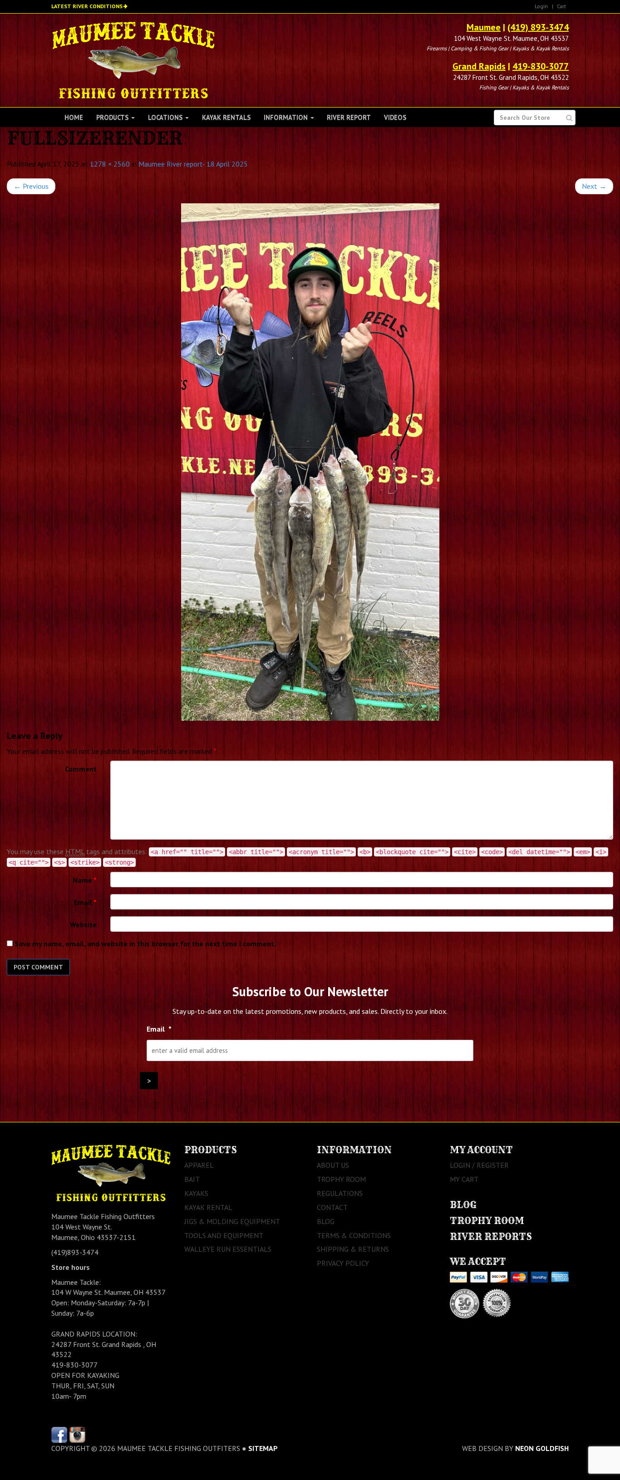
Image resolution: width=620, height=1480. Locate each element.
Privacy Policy (343, 1263)
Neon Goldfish (542, 1448)
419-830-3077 (540, 66)
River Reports (491, 1236)
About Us (333, 1165)
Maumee (484, 27)
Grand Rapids (479, 66)
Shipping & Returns (353, 1249)
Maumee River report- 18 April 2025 (193, 163)
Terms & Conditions (354, 1235)
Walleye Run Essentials (227, 1249)
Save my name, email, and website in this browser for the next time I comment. (145, 943)
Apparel (199, 1165)
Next (594, 186)
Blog (326, 1221)
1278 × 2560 (110, 163)
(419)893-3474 (74, 1252)
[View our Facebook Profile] (59, 1434)
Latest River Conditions (87, 6)
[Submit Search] (569, 118)
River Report (349, 117)
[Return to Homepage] (133, 59)
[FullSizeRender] (310, 462)
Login (541, 6)
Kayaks (196, 1193)
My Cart (464, 1179)
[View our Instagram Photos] (77, 1434)
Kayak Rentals (226, 117)
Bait (192, 1179)
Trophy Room (341, 1179)
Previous (31, 186)
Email (85, 902)
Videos (395, 117)
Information (287, 117)
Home (73, 117)
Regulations (340, 1193)
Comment (81, 768)
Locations (166, 117)
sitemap (263, 1448)
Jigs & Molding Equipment (232, 1221)
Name (85, 880)
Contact (332, 1207)
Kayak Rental (208, 1207)
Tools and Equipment (223, 1235)
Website (83, 924)
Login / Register (479, 1165)
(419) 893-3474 (538, 27)
